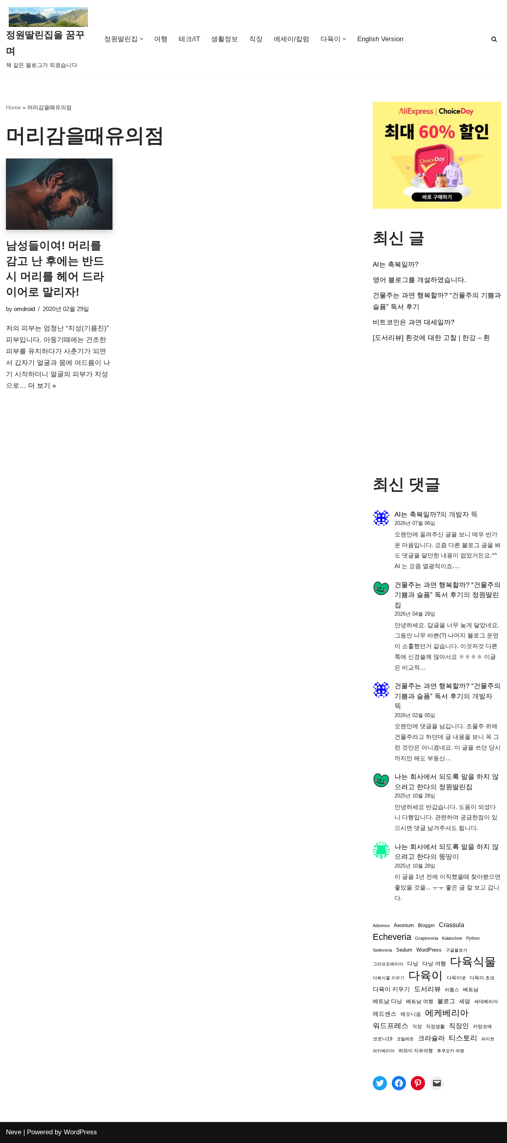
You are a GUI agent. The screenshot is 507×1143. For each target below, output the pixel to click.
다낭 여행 (434, 963)
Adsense (381, 925)
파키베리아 (384, 1050)
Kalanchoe (452, 938)
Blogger (426, 925)
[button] (141, 39)
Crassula (451, 924)
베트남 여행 (419, 1001)
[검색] (494, 39)
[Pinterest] (418, 1083)
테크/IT (189, 39)
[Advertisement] (437, 409)
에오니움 (410, 1014)
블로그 (446, 1001)
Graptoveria (426, 938)
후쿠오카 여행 (450, 1050)
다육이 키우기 (391, 989)
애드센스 (384, 1014)
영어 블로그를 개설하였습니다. (419, 280)
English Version (380, 39)
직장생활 (435, 1026)
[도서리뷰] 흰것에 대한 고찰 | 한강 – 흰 (431, 338)
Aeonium (404, 925)
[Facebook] (399, 1083)
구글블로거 (456, 950)
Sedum (404, 950)
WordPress (429, 950)
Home (13, 107)
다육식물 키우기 (388, 977)
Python (473, 938)
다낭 (412, 963)
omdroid (24, 308)
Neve (13, 1132)
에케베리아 (447, 1013)
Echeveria (392, 937)
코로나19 (383, 1039)
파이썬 (487, 1038)
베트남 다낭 (387, 1001)
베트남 (470, 989)
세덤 (464, 1001)
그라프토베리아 (388, 964)
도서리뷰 (427, 989)
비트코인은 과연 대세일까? (413, 322)
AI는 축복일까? (395, 264)
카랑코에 (482, 1026)
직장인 (459, 1026)
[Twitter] (380, 1083)
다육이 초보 (482, 977)
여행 (161, 39)
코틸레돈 (405, 1038)
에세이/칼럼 (291, 39)
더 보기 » (42, 385)
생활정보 (224, 39)
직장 (256, 39)
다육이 (425, 975)
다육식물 (473, 961)
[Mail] (437, 1083)
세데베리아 (486, 1001)
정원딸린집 (456, 787)
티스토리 (463, 1038)
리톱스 (452, 989)
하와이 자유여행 (415, 1050)
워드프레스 (390, 1025)
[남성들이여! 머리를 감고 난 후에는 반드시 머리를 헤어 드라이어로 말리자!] (59, 193)
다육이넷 (456, 977)
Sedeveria (382, 950)
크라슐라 (431, 1038)
